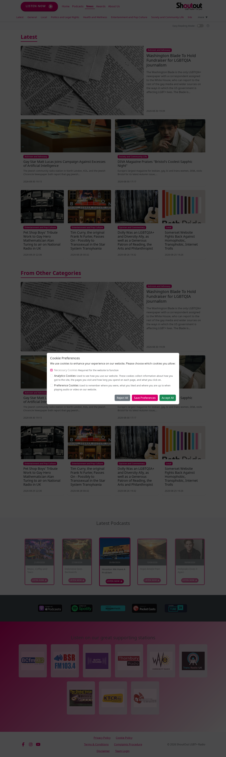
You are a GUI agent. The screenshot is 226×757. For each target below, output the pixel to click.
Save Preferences (145, 398)
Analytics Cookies (65, 376)
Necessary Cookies (66, 370)
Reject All (122, 398)
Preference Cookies (66, 385)
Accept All (168, 398)
